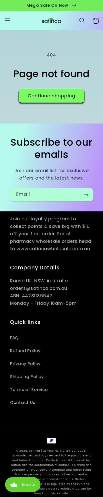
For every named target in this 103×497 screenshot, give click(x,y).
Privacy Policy (25, 364)
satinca (34, 451)
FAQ (14, 338)
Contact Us (22, 402)
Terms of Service (29, 389)
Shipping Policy (27, 376)
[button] (7, 20)
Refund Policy (25, 351)
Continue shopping (51, 96)
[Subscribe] (86, 195)
